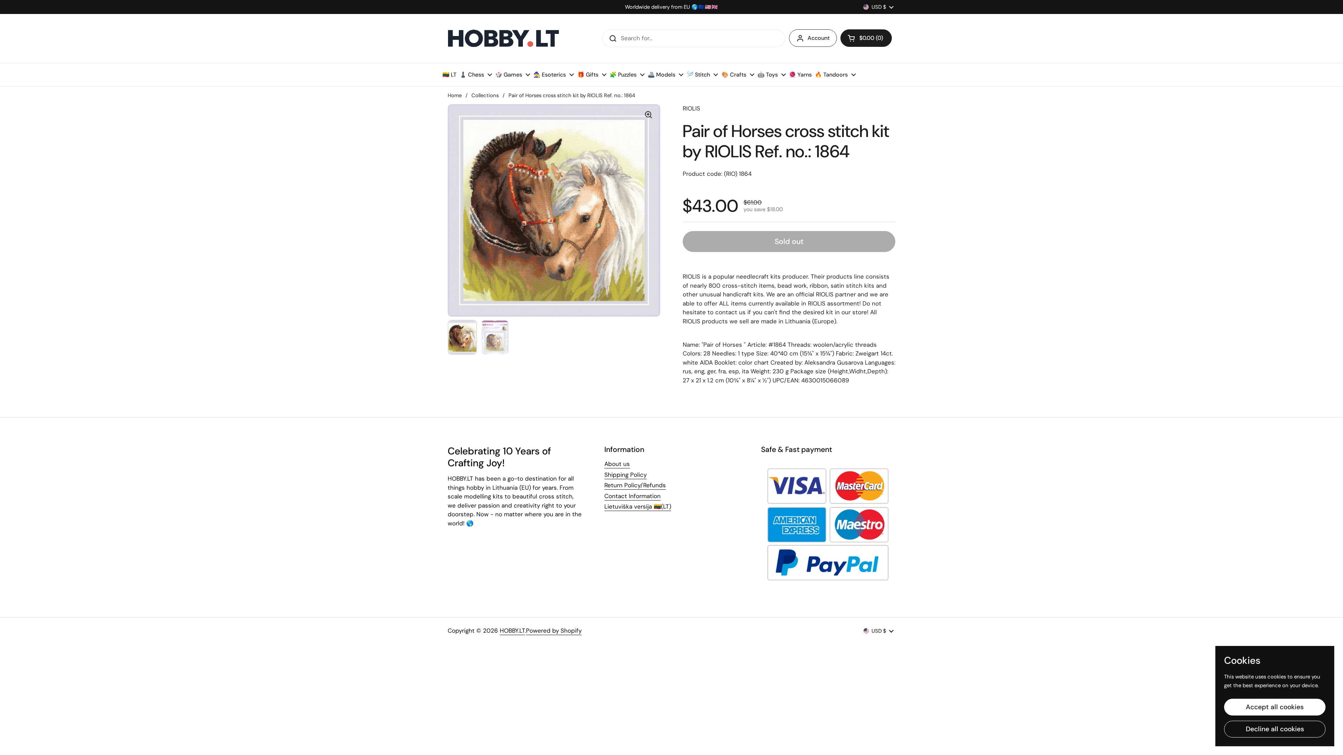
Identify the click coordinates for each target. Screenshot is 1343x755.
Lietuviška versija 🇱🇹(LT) (637, 506)
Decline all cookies (1275, 729)
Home (455, 95)
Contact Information (632, 496)
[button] (866, 38)
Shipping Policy (625, 475)
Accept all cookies (1275, 707)
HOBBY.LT (512, 630)
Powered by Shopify (554, 630)
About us (617, 464)
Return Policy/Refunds (635, 485)
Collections (485, 95)
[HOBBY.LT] (504, 38)
